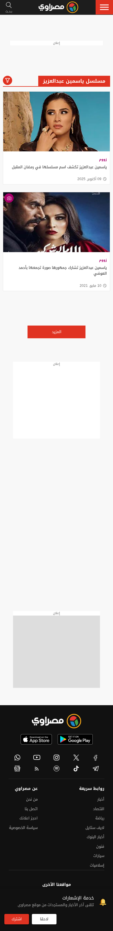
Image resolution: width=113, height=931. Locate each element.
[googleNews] (17, 768)
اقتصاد (98, 808)
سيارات (98, 855)
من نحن (32, 799)
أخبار (100, 799)
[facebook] (95, 757)
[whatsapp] (17, 757)
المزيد (56, 331)
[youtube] (37, 757)
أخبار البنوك (95, 837)
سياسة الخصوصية (23, 827)
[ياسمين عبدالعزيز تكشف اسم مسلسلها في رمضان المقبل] (56, 122)
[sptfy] (56, 768)
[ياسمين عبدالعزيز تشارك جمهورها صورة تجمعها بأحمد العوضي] (56, 222)
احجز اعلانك (28, 818)
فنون (100, 846)
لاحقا (44, 919)
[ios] (36, 739)
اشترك (17, 919)
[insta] (56, 757)
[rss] (37, 768)
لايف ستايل (94, 827)
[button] (104, 7)
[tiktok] (76, 768)
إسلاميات (97, 865)
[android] (75, 739)
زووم (103, 159)
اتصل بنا (31, 808)
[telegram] (95, 768)
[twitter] (76, 757)
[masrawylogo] (56, 721)
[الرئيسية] (58, 7)
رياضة (99, 818)
